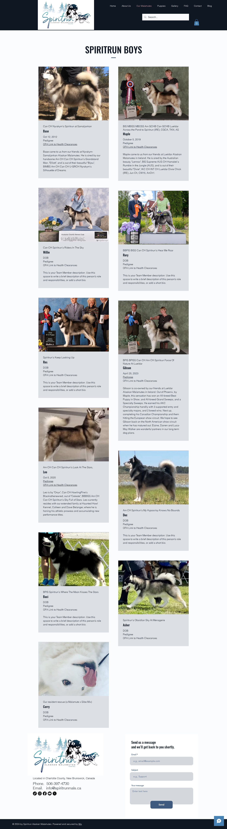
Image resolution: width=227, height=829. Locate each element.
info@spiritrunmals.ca (63, 788)
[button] (196, 22)
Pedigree (128, 377)
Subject (134, 770)
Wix (80, 824)
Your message (137, 785)
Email (133, 754)
